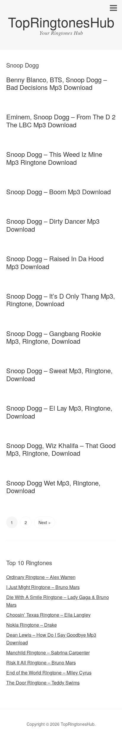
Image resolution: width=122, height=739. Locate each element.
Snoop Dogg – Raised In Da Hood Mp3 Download (55, 262)
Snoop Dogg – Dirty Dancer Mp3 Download (52, 224)
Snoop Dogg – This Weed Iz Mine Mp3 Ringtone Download (54, 157)
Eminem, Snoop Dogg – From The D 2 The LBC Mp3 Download (60, 120)
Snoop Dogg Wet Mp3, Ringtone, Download (53, 486)
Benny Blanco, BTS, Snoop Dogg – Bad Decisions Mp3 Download (56, 83)
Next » (44, 522)
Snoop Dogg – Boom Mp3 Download (58, 191)
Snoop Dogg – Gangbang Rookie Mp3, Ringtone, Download (53, 337)
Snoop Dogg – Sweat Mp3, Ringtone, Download (59, 374)
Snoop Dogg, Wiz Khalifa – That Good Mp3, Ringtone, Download (60, 449)
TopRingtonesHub (61, 21)
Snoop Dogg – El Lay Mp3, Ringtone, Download (59, 411)
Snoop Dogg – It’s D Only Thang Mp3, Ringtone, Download (60, 299)
